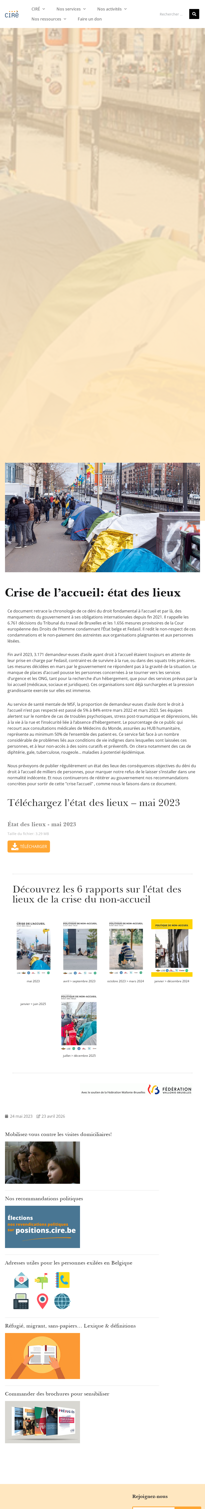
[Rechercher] (194, 14)
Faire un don (90, 19)
